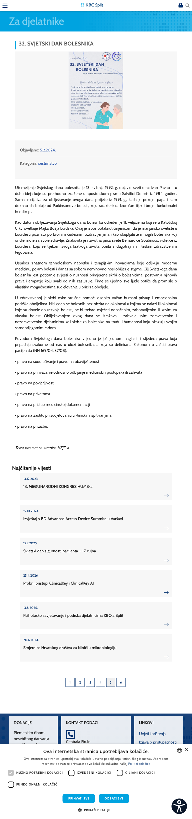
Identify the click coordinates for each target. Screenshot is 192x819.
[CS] (179, 806)
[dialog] (96, 781)
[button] (172, 56)
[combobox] (179, 750)
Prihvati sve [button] (79, 798)
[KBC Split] (92, 4)
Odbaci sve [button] (114, 798)
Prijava (180, 5)
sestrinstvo (47, 163)
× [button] (186, 750)
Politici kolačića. (139, 764)
